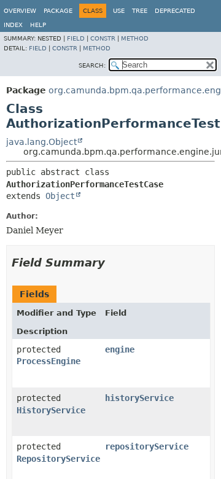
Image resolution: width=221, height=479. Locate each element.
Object (60, 196)
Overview (20, 10)
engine (119, 349)
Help (38, 24)
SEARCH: (92, 65)
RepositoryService (58, 459)
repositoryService (146, 446)
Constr (102, 38)
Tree (139, 10)
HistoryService (51, 410)
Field (76, 38)
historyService (139, 398)
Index (13, 24)
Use (119, 10)
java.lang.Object (41, 142)
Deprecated (175, 10)
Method (135, 38)
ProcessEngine (48, 361)
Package (58, 10)
